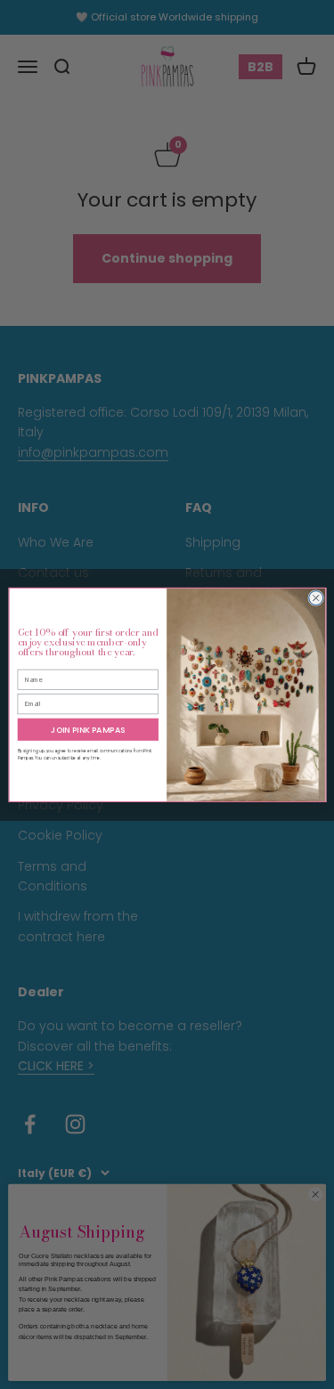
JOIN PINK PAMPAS (88, 729)
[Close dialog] (315, 597)
